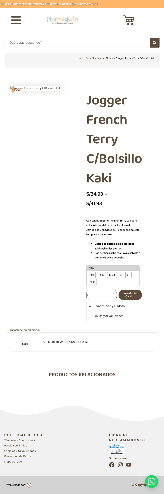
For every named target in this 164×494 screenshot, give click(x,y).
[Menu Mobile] (16, 20)
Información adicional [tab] (25, 329)
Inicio (81, 58)
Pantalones (99, 58)
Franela (111, 58)
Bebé (88, 58)
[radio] (92, 275)
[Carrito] (128, 20)
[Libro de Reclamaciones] (116, 449)
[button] (151, 481)
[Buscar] (155, 43)
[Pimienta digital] (18, 485)
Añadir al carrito (130, 295)
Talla (90, 268)
